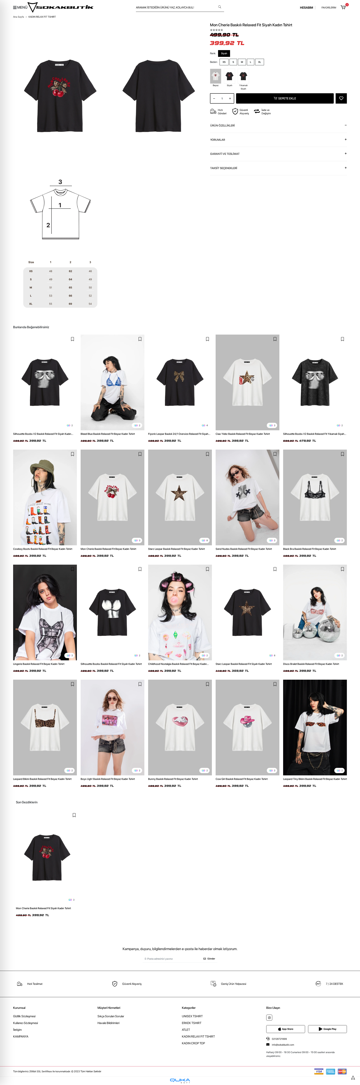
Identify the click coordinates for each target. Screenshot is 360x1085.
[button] (344, 7)
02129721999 (279, 1039)
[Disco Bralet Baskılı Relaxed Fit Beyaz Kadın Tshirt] (315, 612)
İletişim (17, 1030)
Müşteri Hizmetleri (109, 1008)
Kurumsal (19, 1008)
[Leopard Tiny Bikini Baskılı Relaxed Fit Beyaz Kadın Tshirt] (315, 727)
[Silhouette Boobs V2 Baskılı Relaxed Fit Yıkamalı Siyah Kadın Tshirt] (315, 382)
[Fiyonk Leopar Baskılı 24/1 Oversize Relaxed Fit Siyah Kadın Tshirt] (180, 382)
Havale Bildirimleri (108, 1023)
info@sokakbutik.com (283, 1044)
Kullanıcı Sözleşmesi (25, 1023)
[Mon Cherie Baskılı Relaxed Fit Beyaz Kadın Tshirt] (112, 497)
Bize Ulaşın (273, 1008)
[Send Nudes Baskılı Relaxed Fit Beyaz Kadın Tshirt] (247, 497)
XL (259, 62)
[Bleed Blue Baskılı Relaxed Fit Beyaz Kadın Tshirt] (112, 382)
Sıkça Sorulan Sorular (111, 1016)
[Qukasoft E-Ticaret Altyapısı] (180, 1081)
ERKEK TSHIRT (191, 1023)
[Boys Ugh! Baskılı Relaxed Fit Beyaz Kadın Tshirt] (112, 727)
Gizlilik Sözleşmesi (24, 1016)
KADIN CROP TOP (193, 1043)
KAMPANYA (20, 1036)
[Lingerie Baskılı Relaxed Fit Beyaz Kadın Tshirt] (45, 612)
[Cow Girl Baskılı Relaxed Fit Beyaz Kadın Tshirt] (247, 727)
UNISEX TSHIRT (192, 1016)
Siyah (224, 53)
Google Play (329, 1029)
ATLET (186, 1030)
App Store (287, 1029)
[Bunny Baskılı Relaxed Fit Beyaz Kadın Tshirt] (180, 727)
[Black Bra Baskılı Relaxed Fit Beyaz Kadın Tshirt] (315, 497)
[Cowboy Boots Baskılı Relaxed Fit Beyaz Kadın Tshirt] (45, 497)
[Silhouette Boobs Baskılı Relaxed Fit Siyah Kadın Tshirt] (112, 612)
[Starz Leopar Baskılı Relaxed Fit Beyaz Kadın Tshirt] (180, 497)
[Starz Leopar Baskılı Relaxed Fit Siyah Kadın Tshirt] (247, 612)
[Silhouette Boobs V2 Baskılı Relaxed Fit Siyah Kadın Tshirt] (45, 382)
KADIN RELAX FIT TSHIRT (198, 1036)
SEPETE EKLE (287, 98)
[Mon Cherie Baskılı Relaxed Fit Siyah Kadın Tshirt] (47, 858)
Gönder (211, 958)
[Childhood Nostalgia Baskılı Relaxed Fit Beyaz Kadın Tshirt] (180, 612)
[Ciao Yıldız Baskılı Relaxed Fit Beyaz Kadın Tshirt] (247, 382)
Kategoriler (189, 1008)
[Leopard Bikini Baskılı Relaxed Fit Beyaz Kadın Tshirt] (45, 727)
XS (224, 62)
